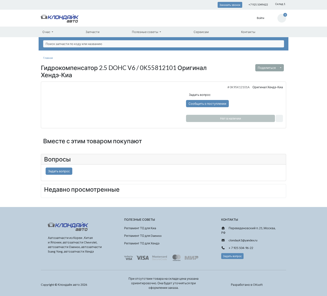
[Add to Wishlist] (279, 118)
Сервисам (201, 32)
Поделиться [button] (267, 67)
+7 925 (258, 4)
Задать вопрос (199, 94)
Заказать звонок (230, 4)
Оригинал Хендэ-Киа (267, 87)
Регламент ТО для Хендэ (142, 243)
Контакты (248, 32)
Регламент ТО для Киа (140, 228)
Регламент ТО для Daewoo (143, 235)
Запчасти (93, 32)
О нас (46, 32)
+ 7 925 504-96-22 (240, 248)
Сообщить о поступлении (207, 103)
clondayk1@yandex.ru (242, 240)
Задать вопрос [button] (232, 256)
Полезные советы (145, 32)
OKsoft (258, 284)
